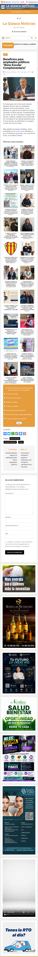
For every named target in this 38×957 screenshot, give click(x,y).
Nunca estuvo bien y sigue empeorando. (19, 414)
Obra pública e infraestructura (16, 410)
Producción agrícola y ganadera (16, 418)
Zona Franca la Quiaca (13, 398)
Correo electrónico (12, 525)
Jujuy (5, 55)
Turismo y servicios (12, 406)
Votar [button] (19, 423)
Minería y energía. (12, 402)
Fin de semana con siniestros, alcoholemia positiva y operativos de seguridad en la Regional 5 (18, 12)
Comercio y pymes (12, 394)
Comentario (9, 493)
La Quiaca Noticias (19, 23)
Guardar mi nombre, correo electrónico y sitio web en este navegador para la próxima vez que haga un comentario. (19, 544)
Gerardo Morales (10, 442)
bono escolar (14, 438)
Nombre (8, 517)
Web (6, 534)
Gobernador (20, 131)
